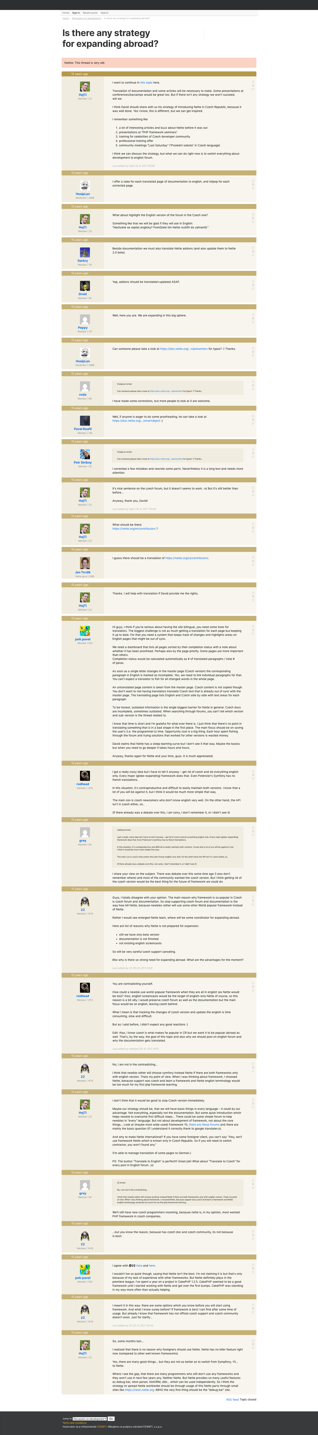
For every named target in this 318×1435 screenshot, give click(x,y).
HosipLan (83, 194)
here (139, 1265)
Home (66, 18)
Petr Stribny (83, 462)
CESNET (101, 1426)
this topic (146, 82)
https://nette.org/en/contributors (134, 528)
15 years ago (79, 74)
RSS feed (232, 1399)
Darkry (83, 260)
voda (82, 394)
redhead (83, 784)
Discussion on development (86, 18)
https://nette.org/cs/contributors (186, 558)
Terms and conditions (75, 1422)
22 (83, 909)
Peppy (83, 327)
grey (82, 840)
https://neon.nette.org (139, 1389)
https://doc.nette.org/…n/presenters (184, 348)
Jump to (68, 1418)
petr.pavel (82, 639)
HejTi (83, 94)
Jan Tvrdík (83, 572)
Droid (83, 294)
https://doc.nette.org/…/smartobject (136, 420)
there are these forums (204, 1124)
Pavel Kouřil (83, 429)
